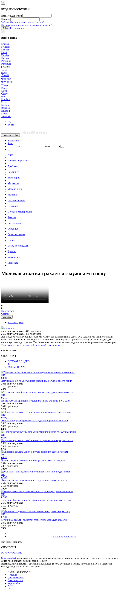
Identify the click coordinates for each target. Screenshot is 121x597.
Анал (10, 155)
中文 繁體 (6, 82)
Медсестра (13, 183)
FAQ (10, 589)
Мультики (13, 194)
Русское (12, 217)
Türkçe (4, 85)
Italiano (5, 58)
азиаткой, (30, 345)
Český (4, 93)
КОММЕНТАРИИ (18, 367)
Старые (12, 240)
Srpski (4, 113)
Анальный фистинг (18, 160)
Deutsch (5, 49)
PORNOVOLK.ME (11, 552)
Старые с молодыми (18, 245)
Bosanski (5, 108)
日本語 (5, 75)
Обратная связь (16, 577)
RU (9, 121)
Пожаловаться (15, 580)
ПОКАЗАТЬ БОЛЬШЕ (64, 536)
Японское (13, 262)
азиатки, (12, 345)
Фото (10, 143)
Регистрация (17, 28)
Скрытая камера (16, 234)
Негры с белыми (16, 200)
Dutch (4, 52)
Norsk (4, 91)
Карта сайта (14, 583)
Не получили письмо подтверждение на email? (26, 25)
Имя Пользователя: (11, 15)
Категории (13, 140)
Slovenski (6, 116)
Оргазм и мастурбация (20, 211)
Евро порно (14, 177)
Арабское (13, 166)
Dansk (4, 88)
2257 (10, 586)
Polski (4, 102)
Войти (5, 28)
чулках (58, 345)
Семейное (13, 228)
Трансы (12, 251)
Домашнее (13, 172)
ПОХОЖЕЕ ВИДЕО (19, 362)
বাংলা (3, 96)
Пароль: (5, 19)
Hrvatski (5, 110)
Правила (12, 574)
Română (5, 99)
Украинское (14, 257)
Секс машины (15, 223)
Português (6, 61)
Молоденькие (15, 189)
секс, (20, 345)
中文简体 (6, 78)
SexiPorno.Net (8, 558)
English (5, 44)
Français (5, 46)
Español (5, 55)
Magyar (5, 105)
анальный (41, 345)
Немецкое (13, 206)
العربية (4, 69)
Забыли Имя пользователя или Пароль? (22, 22)
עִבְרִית (4, 72)
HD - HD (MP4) (16, 322)
